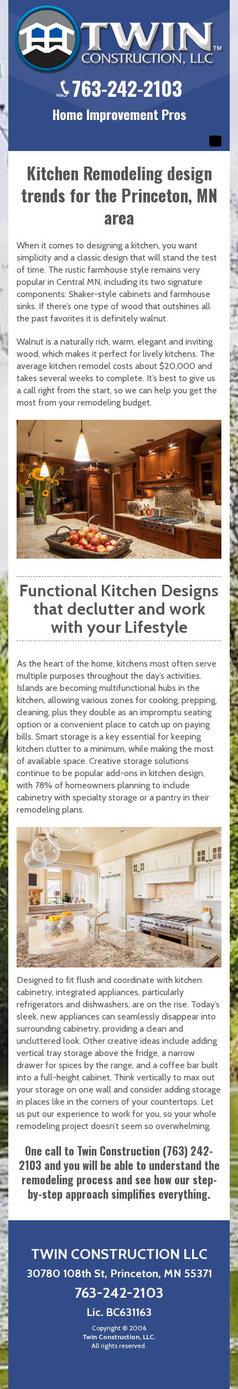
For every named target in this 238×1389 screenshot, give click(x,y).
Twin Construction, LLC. (119, 1337)
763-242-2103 (127, 87)
